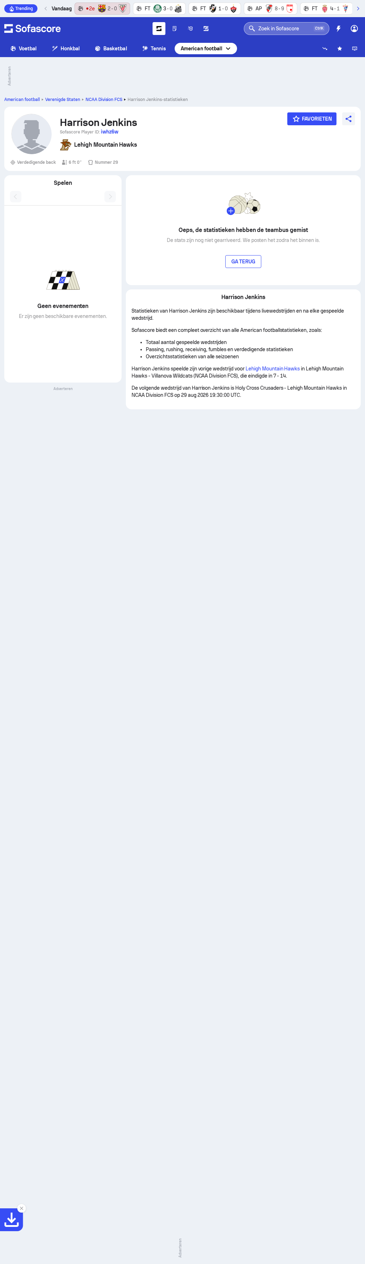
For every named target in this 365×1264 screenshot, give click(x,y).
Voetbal (28, 48)
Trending (24, 8)
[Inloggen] (354, 28)
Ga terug (243, 261)
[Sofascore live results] (32, 28)
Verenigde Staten (62, 99)
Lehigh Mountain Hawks (273, 368)
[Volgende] (358, 8)
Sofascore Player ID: (89, 132)
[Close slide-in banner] (21, 1208)
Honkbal (70, 48)
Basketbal (115, 48)
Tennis (158, 48)
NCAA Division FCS (104, 99)
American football (201, 48)
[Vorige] (46, 8)
